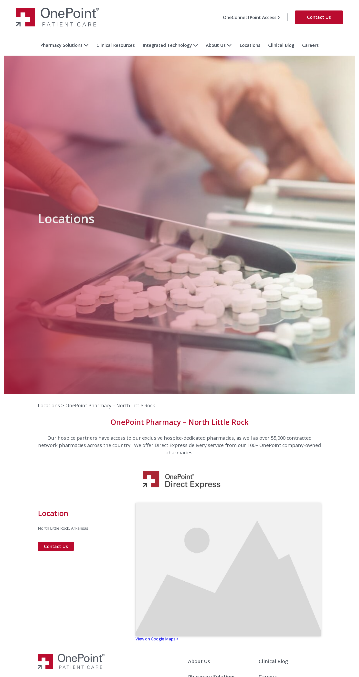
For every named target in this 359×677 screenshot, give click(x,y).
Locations (250, 45)
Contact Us (319, 17)
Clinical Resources (115, 45)
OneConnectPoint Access (249, 17)
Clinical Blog (281, 45)
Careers (310, 45)
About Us (216, 45)
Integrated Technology (167, 45)
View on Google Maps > (157, 639)
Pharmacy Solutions (61, 45)
